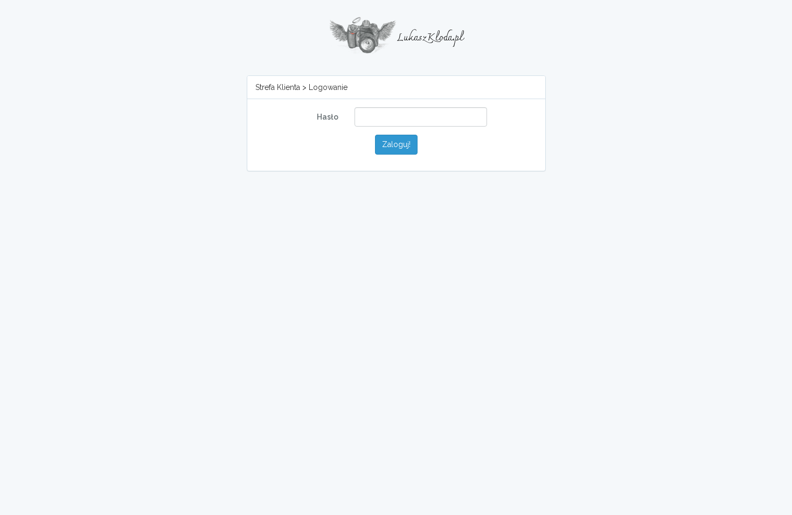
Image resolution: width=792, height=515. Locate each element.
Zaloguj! (396, 144)
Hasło (327, 117)
